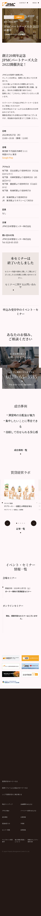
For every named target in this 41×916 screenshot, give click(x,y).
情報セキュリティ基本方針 (33, 841)
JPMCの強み (5, 810)
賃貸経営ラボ (6, 823)
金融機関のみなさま (26, 804)
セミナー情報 (6, 830)
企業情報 (23, 817)
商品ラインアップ (7, 804)
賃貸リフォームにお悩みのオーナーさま (15, 788)
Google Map (7, 157)
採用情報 (23, 830)
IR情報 (22, 823)
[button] (16, 523)
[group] (21, 495)
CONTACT (22, 3)
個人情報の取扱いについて (20, 841)
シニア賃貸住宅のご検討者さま (12, 794)
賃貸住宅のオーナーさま (10, 781)
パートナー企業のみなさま (28, 810)
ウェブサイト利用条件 (7, 841)
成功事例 (4, 817)
